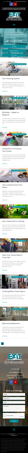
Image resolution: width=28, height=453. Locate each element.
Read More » (5, 91)
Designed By (4, 434)
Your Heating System (11, 78)
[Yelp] (15, 4)
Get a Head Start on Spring (13, 221)
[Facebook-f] (11, 4)
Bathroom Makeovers (11, 323)
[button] (14, 25)
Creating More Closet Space (13, 291)
